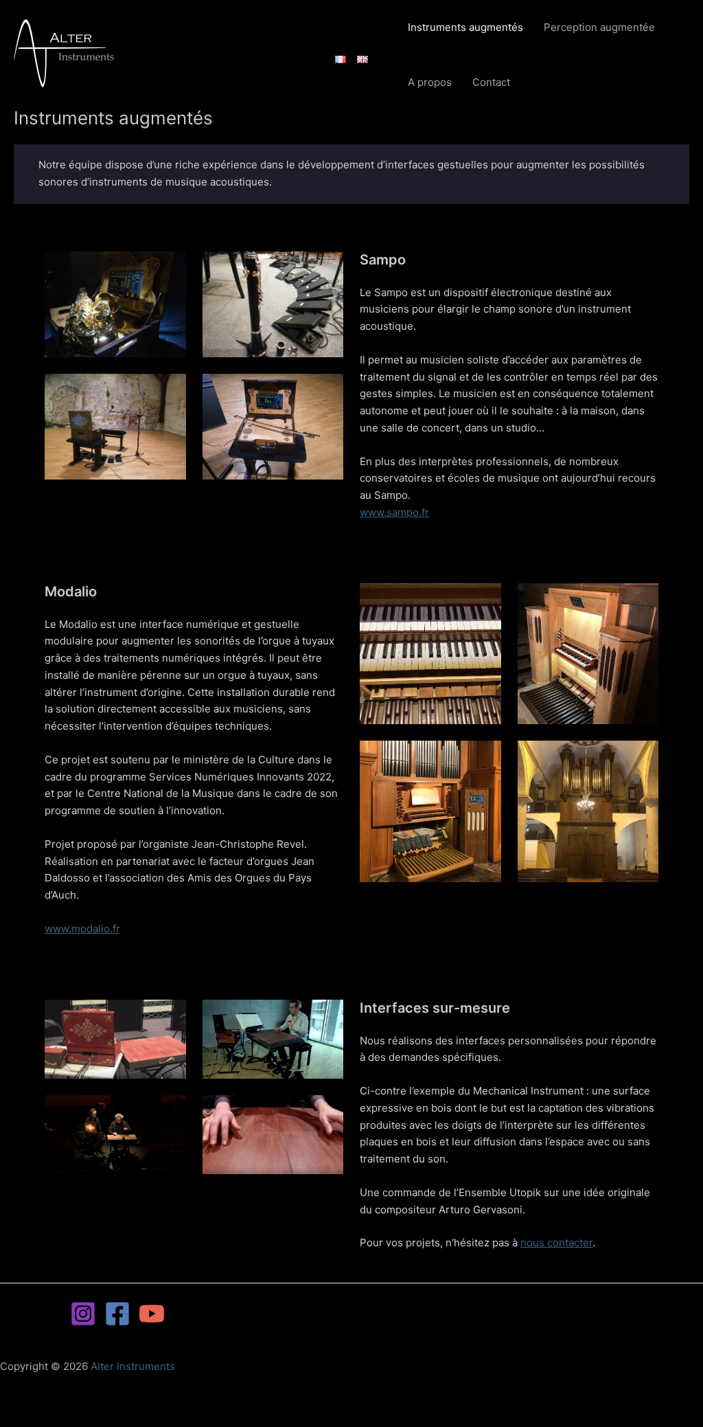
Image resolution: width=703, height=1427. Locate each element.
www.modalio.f (80, 928)
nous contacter (556, 1242)
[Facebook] (117, 1314)
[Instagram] (83, 1314)
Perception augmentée (599, 27)
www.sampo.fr (394, 512)
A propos (430, 82)
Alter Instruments (133, 1366)
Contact (491, 82)
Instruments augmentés (465, 27)
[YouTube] (152, 1314)
